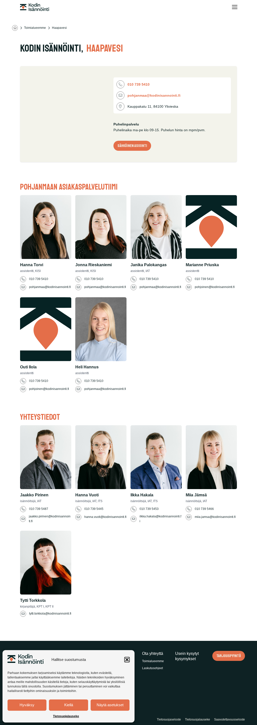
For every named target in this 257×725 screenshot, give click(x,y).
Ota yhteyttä (152, 653)
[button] (127, 659)
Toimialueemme (35, 28)
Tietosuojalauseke (66, 716)
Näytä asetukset (110, 705)
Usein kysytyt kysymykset (187, 656)
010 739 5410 (139, 84)
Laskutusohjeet (152, 668)
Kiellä (68, 705)
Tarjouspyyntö (228, 655)
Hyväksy (27, 705)
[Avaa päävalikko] (234, 7)
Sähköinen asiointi (132, 145)
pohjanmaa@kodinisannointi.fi (153, 95)
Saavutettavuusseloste (229, 719)
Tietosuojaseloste (169, 719)
